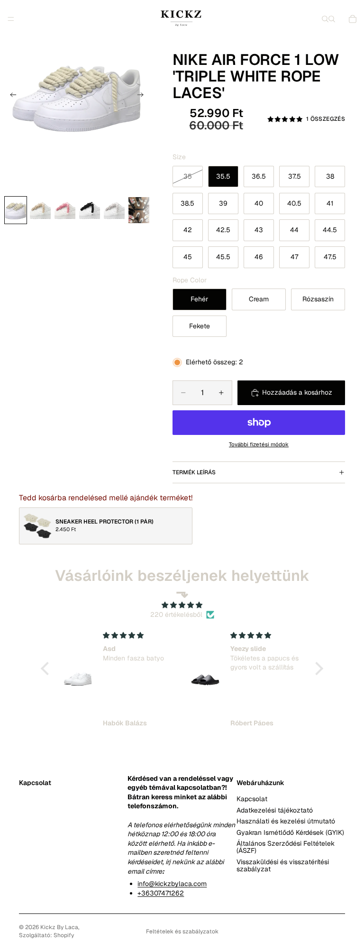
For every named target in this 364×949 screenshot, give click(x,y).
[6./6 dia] (138, 210)
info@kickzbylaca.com (172, 883)
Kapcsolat (252, 799)
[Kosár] (352, 19)
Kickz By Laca (59, 927)
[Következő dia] (143, 95)
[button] (47, 668)
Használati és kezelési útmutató (286, 821)
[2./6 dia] (40, 210)
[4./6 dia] (89, 210)
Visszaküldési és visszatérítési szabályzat (283, 865)
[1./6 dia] (15, 210)
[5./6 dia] (114, 210)
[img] (182, 605)
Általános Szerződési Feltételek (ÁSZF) (286, 846)
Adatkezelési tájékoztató (275, 809)
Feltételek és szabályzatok (182, 931)
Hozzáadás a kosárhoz (297, 392)
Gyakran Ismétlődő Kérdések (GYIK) (290, 832)
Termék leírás (194, 472)
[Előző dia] (10, 95)
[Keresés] (325, 19)
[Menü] (11, 19)
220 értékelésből (176, 614)
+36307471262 (160, 892)
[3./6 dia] (65, 210)
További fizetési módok (259, 444)
